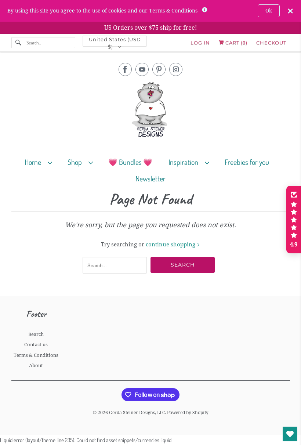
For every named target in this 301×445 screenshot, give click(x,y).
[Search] (18, 42)
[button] (293, 219)
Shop (76, 162)
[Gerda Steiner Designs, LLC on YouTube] (142, 69)
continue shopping (171, 244)
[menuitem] (42, 161)
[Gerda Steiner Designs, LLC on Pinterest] (159, 69)
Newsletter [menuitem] (150, 178)
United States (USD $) (115, 41)
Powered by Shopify (187, 412)
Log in (200, 43)
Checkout (271, 43)
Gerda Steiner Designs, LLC (137, 412)
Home (34, 162)
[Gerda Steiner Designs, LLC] (150, 111)
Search (36, 334)
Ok (268, 11)
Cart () (235, 43)
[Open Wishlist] (290, 434)
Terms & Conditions (36, 355)
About (36, 365)
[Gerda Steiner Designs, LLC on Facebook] (125, 69)
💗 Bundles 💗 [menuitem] (130, 162)
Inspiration (184, 162)
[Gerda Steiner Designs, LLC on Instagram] (175, 69)
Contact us (36, 344)
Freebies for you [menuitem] (247, 162)
